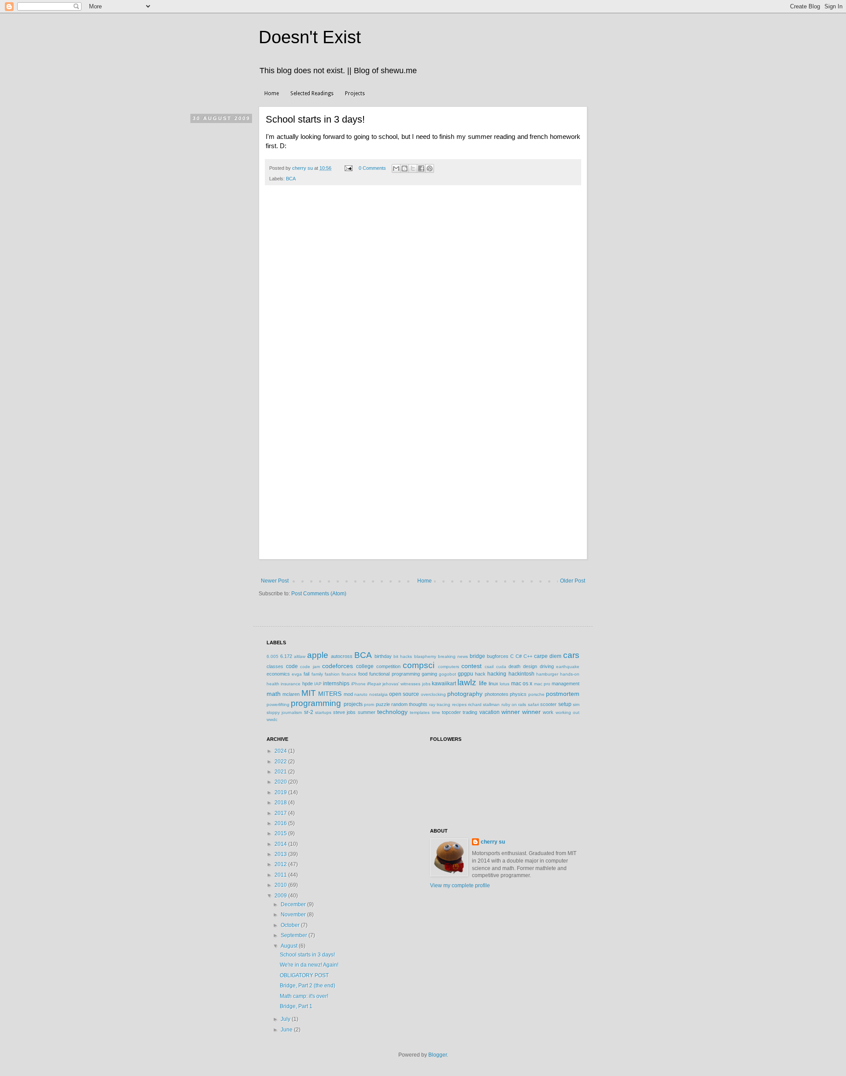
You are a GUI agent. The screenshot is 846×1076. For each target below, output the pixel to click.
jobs (426, 683)
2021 (281, 772)
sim (576, 704)
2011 (281, 875)
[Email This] (396, 168)
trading (470, 712)
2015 (281, 833)
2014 (281, 844)
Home (271, 93)
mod (348, 694)
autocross (341, 656)
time (436, 712)
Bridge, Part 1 (296, 1006)
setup (564, 704)
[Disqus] (423, 315)
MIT (308, 693)
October (291, 925)
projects (353, 704)
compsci (418, 665)
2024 (281, 751)
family (317, 674)
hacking (496, 674)
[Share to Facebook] (421, 168)
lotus (504, 683)
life (483, 683)
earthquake (567, 666)
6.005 (272, 656)
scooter (548, 704)
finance (348, 674)
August (290, 946)
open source (404, 694)
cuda (501, 666)
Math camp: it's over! (304, 996)
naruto (360, 694)
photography (464, 693)
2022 (281, 761)
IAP (318, 683)
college (365, 666)
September (294, 935)
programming (316, 703)
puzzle (383, 704)
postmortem (562, 693)
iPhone (358, 683)
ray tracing (439, 704)
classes (275, 666)
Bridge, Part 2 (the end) (307, 986)
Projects (355, 93)
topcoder (451, 712)
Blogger (437, 1055)
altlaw (299, 656)
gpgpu (465, 674)
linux (493, 683)
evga (297, 674)
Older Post (572, 581)
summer (366, 712)
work (548, 712)
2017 (281, 813)
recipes (459, 704)
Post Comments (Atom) (318, 593)
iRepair (374, 683)
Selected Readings (312, 93)
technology (392, 711)
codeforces (337, 665)
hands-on (569, 674)
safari (533, 704)
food (362, 673)
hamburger (547, 674)
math (274, 693)
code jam (310, 666)
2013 (281, 854)
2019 (281, 792)
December (294, 904)
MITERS (329, 693)
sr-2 (308, 712)
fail (306, 673)
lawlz (466, 682)
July (286, 1019)
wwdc (272, 719)
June (287, 1030)
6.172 (286, 656)
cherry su (493, 842)
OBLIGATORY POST (304, 975)
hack (480, 673)
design (530, 666)
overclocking (433, 694)
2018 (281, 803)
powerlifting (278, 704)
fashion (332, 674)
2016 (281, 823)
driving (547, 666)
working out (567, 712)
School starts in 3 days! (307, 955)
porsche (536, 694)
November (294, 915)
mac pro (542, 683)
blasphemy (425, 656)
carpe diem (547, 656)
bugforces (497, 656)
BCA (291, 178)
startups (323, 712)
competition (388, 666)
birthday (383, 656)
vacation (489, 712)
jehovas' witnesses (401, 683)
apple (317, 655)
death (514, 666)
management (565, 683)
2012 (281, 864)
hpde (307, 683)
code (292, 666)
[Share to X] (412, 168)
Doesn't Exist (310, 37)
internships (336, 683)
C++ (527, 656)
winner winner (521, 711)
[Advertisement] (423, 493)
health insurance (284, 683)
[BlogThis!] (404, 168)
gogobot (447, 674)
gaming (429, 673)
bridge (477, 656)
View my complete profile (460, 885)
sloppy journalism (284, 712)
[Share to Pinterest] (429, 168)
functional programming (394, 673)
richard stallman (484, 704)
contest (471, 665)
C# (519, 656)
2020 (281, 782)
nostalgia (378, 694)
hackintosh (521, 674)
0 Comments (372, 168)
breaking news (453, 656)
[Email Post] (348, 168)
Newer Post (275, 581)
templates (420, 712)
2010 (281, 885)
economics (278, 673)
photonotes (496, 694)
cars (571, 655)
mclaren (291, 694)
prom (369, 704)
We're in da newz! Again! (309, 965)
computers (448, 666)
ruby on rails (514, 704)
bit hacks (402, 656)
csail (489, 666)
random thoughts (409, 704)
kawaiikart (444, 683)
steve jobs (344, 712)
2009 (281, 896)
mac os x (522, 683)
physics (518, 694)
